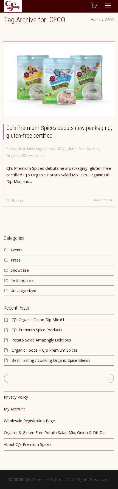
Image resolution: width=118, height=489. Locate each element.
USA (24, 155)
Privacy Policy (16, 397)
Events (17, 249)
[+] (59, 78)
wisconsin (37, 155)
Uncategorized (23, 290)
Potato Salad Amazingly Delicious (41, 340)
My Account (14, 409)
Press (11, 148)
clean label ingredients (36, 148)
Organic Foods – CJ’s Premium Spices (45, 350)
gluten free (76, 148)
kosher (93, 148)
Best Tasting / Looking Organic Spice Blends (51, 360)
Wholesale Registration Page (29, 420)
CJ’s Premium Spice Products (37, 329)
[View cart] (93, 5)
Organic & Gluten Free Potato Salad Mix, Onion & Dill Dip (55, 432)
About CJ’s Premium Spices (27, 444)
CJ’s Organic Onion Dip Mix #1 (38, 319)
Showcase (20, 270)
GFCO (61, 148)
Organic (12, 155)
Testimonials (22, 280)
